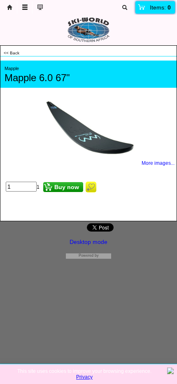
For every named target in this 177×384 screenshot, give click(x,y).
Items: (160, 7)
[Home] (9, 7)
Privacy (84, 377)
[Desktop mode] (40, 7)
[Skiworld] (88, 40)
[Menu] (24, 7)
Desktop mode (88, 242)
